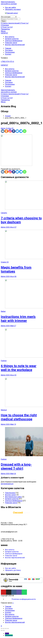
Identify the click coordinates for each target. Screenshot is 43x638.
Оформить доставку (13, 570)
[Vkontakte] (2, 131)
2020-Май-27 (11, 326)
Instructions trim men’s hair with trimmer (18, 319)
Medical (4, 410)
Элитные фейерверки (13, 41)
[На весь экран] (6, 628)
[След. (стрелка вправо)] (4, 630)
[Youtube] (3, 592)
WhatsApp (9, 635)
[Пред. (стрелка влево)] (2, 630)
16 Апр (8, 128)
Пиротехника (10, 493)
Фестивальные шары (13, 497)
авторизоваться (7, 484)
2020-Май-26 (11, 474)
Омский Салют (20, 596)
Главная (8, 48)
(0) (12, 128)
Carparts (4, 213)
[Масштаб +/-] (8, 628)
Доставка (9, 50)
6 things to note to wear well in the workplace (18, 368)
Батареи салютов (12, 39)
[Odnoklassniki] (6, 131)
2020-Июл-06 (11, 276)
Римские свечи (11, 43)
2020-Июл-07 (11, 227)
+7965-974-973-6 (7, 62)
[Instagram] (10, 131)
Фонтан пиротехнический (15, 45)
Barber (3, 311)
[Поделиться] (4, 628)
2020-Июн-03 (11, 375)
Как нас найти (10, 568)
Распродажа (10, 52)
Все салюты (9, 37)
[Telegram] (21, 131)
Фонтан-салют (10, 495)
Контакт (8, 54)
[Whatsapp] (24, 131)
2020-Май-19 (11, 424)
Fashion (4, 361)
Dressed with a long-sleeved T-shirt (16, 466)
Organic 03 (5, 262)
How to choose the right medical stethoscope (19, 417)
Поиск (3, 21)
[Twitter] (17, 131)
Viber (7, 633)
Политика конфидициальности (24, 599)
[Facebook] (13, 131)
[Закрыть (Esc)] (2, 628)
